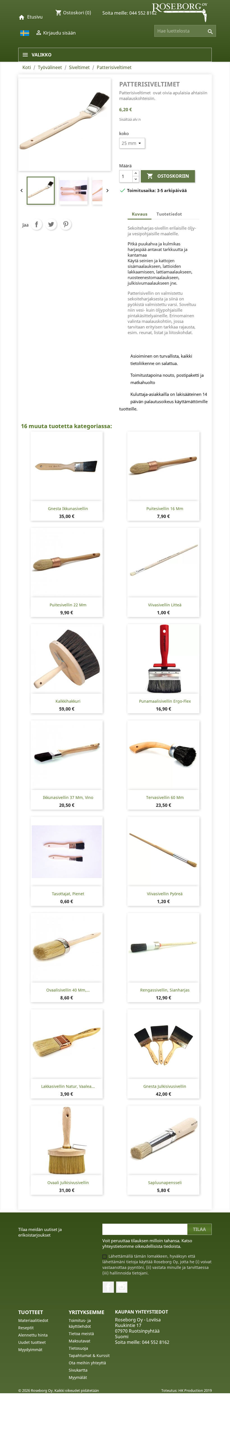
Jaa (36, 224)
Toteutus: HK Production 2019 (186, 1390)
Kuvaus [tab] (139, 214)
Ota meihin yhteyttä (87, 1362)
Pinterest (65, 224)
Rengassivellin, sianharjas (165, 990)
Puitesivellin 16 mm (164, 508)
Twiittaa (51, 224)
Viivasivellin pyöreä (165, 893)
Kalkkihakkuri (68, 701)
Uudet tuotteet (32, 1342)
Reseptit (26, 1327)
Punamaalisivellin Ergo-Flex (165, 701)
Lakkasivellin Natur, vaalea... (68, 1086)
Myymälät (78, 1377)
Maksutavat (79, 1341)
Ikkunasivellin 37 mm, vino (68, 797)
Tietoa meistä (81, 1333)
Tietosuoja (78, 1348)
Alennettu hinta (33, 1335)
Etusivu (35, 17)
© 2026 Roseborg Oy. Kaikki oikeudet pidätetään (58, 1390)
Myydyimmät (30, 1349)
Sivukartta (78, 1370)
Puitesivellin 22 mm (68, 604)
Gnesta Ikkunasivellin (68, 508)
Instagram (121, 1287)
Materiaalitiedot (33, 1320)
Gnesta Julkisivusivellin (164, 1086)
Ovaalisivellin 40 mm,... (68, 990)
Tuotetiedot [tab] (169, 214)
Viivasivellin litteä (164, 604)
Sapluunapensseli (165, 1182)
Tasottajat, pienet (68, 893)
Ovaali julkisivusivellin (68, 1182)
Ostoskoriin (168, 176)
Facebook (108, 1287)
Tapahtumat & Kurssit (89, 1355)
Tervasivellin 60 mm (165, 797)
